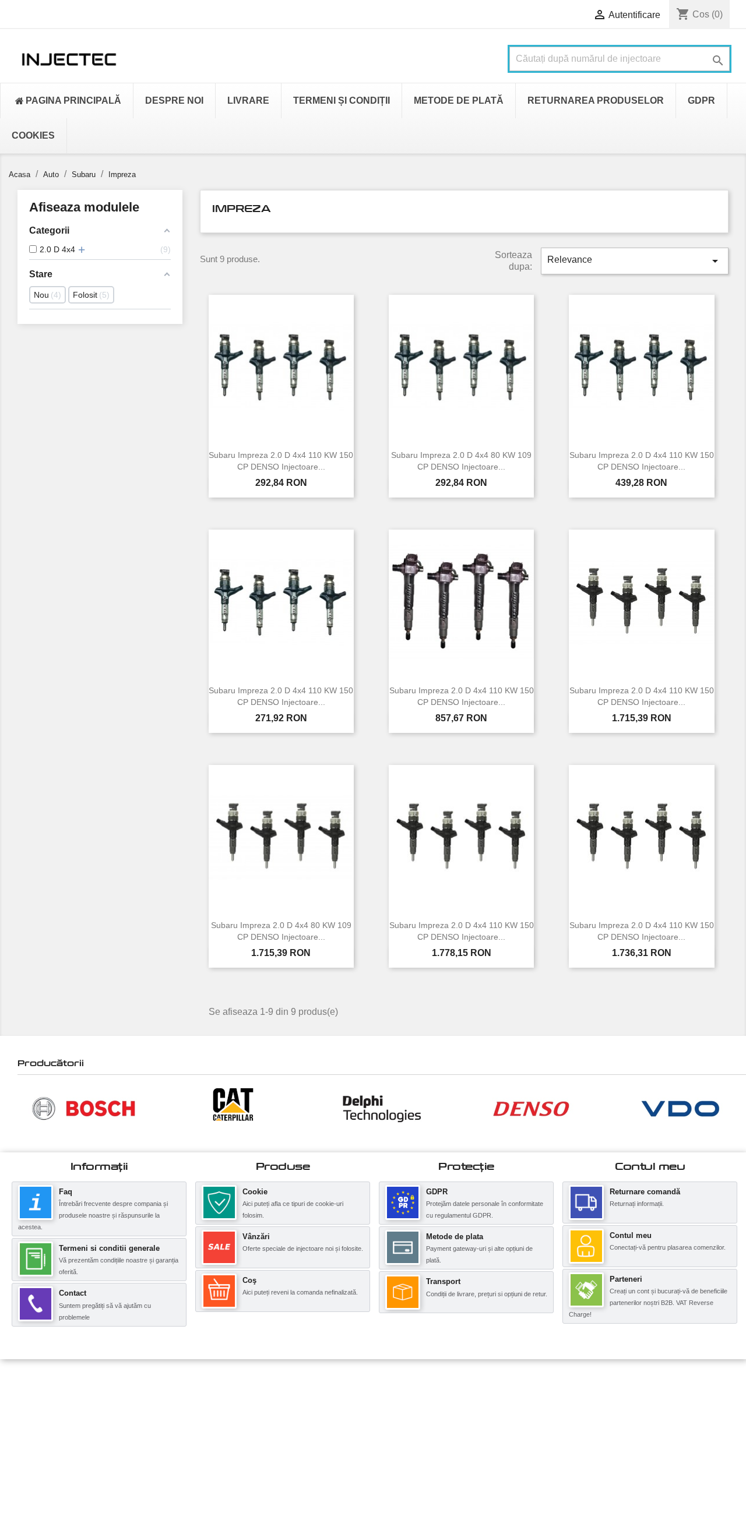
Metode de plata (454, 1236)
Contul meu (631, 1235)
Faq (65, 1191)
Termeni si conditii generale (109, 1248)
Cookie (255, 1191)
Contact (72, 1293)
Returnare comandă (645, 1191)
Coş (249, 1280)
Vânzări (256, 1236)
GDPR (437, 1191)
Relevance (634, 261)
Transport (443, 1281)
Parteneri (626, 1279)
